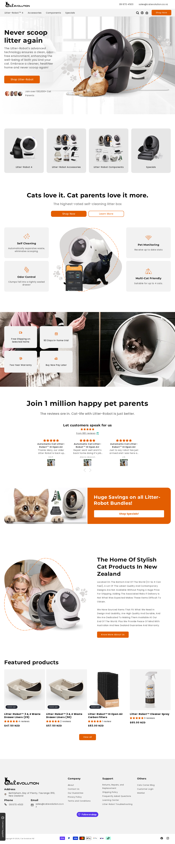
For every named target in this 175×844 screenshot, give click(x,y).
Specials (70, 12)
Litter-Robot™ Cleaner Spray (149, 714)
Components (53, 12)
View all (87, 737)
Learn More (106, 213)
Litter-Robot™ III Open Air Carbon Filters (105, 715)
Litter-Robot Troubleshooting (117, 804)
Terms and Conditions (79, 801)
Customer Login (145, 789)
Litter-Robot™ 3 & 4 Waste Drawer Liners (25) (22, 715)
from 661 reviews (86, 433)
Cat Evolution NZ (27, 838)
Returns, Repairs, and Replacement (113, 786)
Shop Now (161, 12)
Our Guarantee (75, 793)
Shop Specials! (129, 513)
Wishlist (141, 793)
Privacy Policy (75, 797)
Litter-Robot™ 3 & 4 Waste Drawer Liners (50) (64, 715)
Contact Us (73, 789)
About (71, 785)
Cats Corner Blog (146, 785)
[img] (88, 429)
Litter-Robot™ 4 (14, 12)
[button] (137, 13)
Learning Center (110, 800)
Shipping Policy (110, 792)
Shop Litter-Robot (22, 79)
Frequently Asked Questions (116, 796)
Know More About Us (113, 634)
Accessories (35, 12)
